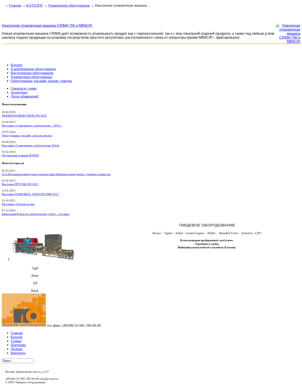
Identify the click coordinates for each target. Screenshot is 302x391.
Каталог (17, 65)
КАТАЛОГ (34, 5)
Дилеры (17, 349)
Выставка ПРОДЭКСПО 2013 (20, 184)
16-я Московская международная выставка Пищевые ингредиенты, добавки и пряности (56, 174)
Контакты (18, 353)
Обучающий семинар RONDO (20, 155)
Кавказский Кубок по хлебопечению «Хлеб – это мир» (36, 214)
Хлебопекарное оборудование (33, 69)
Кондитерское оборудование (32, 73)
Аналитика (19, 92)
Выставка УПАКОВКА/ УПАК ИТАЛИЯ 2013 (30, 194)
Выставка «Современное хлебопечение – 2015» (31, 125)
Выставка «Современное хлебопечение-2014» (30, 145)
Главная (15, 5)
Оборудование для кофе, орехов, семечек (41, 81)
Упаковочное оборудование (69, 5)
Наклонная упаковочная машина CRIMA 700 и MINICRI (47, 25)
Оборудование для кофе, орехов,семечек (27, 135)
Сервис (16, 341)
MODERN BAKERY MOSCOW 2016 (24, 115)
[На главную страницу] (3, 5)
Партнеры (18, 345)
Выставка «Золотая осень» (18, 204)
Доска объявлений (24, 96)
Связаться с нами (23, 88)
